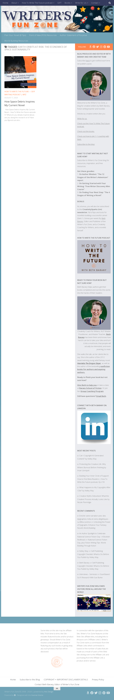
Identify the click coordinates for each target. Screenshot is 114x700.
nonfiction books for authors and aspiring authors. (93, 369)
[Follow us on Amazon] (90, 46)
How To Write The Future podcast (37, 2)
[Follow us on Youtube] (108, 46)
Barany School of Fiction (90, 388)
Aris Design (48, 691)
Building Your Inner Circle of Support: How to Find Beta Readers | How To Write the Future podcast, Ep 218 (93, 478)
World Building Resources (16, 40)
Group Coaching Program (92, 391)
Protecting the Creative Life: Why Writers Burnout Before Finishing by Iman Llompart (91, 467)
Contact (94, 2)
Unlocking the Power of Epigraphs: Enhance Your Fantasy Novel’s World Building (93, 525)
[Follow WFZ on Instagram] (101, 46)
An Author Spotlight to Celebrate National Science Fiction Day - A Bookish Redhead (93, 536)
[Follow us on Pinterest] (104, 46)
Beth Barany (84, 562)
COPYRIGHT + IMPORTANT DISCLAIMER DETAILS (66, 679)
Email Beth (101, 396)
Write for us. (82, 118)
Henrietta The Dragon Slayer (89, 363)
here (88, 60)
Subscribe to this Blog (30, 679)
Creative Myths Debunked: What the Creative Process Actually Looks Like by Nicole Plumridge (93, 499)
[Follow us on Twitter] (97, 46)
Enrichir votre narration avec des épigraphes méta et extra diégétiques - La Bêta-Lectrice (93, 518)
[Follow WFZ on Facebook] (94, 46)
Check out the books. (86, 131)
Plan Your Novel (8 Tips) (15, 35)
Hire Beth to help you (87, 385)
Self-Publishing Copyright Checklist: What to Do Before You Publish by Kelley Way (93, 554)
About (14, 2)
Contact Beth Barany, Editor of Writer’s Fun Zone (57, 684)
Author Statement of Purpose (73, 35)
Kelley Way (83, 551)
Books (67, 2)
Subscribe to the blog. (86, 144)
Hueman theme (37, 695)
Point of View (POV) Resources (43, 35)
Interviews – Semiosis (88, 574)
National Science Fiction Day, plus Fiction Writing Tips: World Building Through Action (92, 542)
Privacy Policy (98, 679)
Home (5, 2)
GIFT (59, 2)
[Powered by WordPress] (15, 695)
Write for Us (80, 2)
